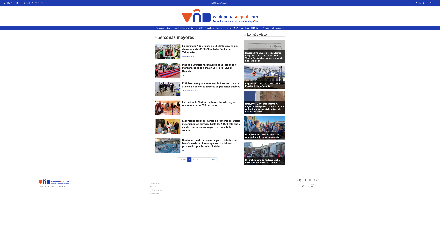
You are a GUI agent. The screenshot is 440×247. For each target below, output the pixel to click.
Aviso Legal (154, 187)
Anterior (182, 159)
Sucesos (194, 28)
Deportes (220, 28)
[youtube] (420, 3)
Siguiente (212, 159)
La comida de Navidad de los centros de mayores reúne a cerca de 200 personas (209, 103)
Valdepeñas (160, 28)
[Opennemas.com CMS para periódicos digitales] (308, 183)
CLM (201, 28)
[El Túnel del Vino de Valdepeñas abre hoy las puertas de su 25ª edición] (264, 153)
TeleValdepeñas (277, 28)
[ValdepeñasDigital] (220, 16)
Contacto (153, 180)
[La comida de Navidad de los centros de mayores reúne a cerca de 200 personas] (167, 108)
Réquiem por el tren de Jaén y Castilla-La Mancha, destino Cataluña (264, 85)
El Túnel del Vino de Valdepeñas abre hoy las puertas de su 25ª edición (262, 161)
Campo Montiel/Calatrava (178, 28)
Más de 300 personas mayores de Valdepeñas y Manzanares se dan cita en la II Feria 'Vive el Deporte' (209, 68)
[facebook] (416, 3)
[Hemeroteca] (430, 2)
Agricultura (209, 28)
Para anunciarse (155, 184)
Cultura (229, 28)
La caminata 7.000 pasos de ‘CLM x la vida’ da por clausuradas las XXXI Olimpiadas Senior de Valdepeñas (210, 49)
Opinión (266, 28)
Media (256, 28)
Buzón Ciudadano (241, 28)
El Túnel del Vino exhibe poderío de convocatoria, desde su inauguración (262, 135)
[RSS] (423, 3)
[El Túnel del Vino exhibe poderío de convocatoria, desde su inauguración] (264, 127)
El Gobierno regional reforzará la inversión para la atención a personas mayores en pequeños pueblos (211, 85)
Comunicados (154, 194)
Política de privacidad (157, 190)
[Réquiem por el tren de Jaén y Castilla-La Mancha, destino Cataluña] (264, 77)
